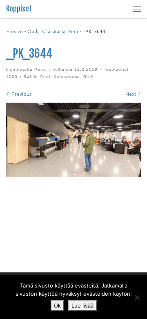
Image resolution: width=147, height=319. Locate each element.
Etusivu (14, 31)
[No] (137, 297)
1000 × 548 (19, 76)
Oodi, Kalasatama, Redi (52, 31)
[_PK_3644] (73, 140)
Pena (40, 69)
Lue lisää (82, 305)
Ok (57, 305)
